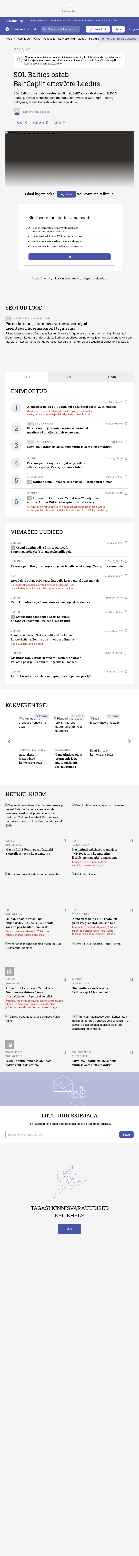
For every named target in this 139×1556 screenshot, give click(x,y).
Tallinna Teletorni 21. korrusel (39, 749)
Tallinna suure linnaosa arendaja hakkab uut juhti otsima (73, 482)
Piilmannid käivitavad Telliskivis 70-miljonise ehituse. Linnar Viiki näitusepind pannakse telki (29, 992)
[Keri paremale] (129, 741)
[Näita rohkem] (115, 20)
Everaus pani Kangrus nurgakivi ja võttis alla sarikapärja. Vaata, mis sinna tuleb (67, 566)
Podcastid (49, 38)
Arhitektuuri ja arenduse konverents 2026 (30, 758)
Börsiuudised (35, 476)
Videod (81, 38)
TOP (29, 401)
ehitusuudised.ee (38, 20)
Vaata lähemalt (41, 278)
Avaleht (10, 38)
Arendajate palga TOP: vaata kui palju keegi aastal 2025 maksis (71, 406)
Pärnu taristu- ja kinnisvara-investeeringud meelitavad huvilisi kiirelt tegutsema (46, 326)
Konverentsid (66, 38)
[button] (61, 1134)
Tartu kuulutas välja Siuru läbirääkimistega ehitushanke (50, 602)
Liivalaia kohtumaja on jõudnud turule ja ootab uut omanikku (69, 447)
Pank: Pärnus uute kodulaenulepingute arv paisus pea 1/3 (51, 676)
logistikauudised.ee (83, 20)
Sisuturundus (97, 38)
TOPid (36, 38)
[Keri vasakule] (9, 741)
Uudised (32, 458)
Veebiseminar (62, 749)
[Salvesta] (126, 402)
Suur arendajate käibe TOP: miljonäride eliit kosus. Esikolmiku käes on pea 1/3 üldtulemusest (30, 923)
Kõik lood (24, 38)
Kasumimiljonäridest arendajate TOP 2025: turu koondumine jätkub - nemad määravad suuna (94, 853)
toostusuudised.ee (60, 20)
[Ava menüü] (21, 20)
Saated (15, 612)
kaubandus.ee (103, 20)
